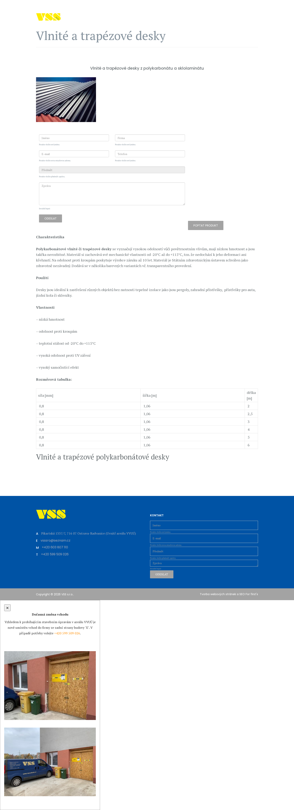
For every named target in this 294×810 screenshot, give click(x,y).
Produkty (104, 27)
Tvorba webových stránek (218, 594)
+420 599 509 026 (51, 5)
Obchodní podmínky (188, 27)
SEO (242, 594)
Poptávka (155, 27)
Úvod (83, 27)
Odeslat (50, 218)
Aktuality (131, 27)
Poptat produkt (205, 225)
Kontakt (244, 27)
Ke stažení (221, 27)
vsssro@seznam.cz (87, 5)
